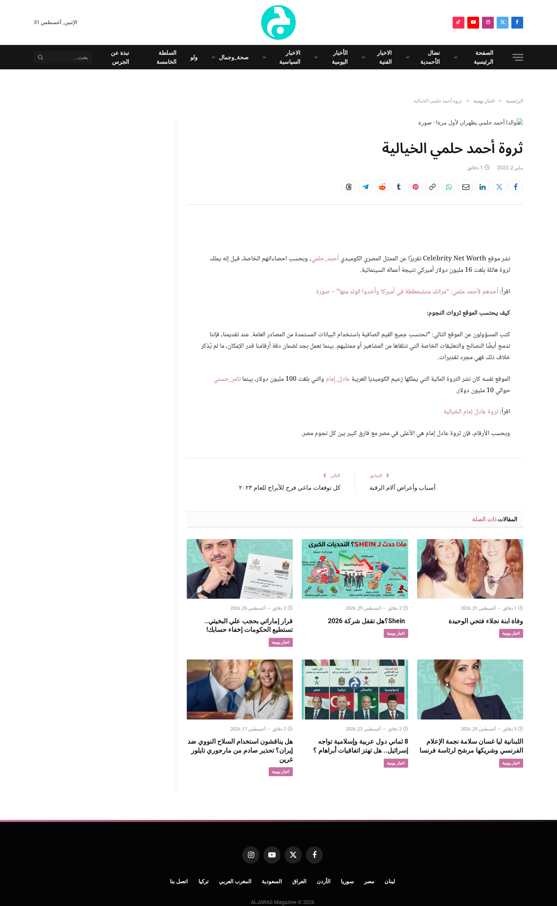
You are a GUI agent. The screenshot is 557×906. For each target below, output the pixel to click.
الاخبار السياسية (290, 57)
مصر (369, 881)
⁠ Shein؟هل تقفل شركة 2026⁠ (368, 621)
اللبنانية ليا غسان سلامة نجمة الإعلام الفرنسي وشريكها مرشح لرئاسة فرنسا (471, 745)
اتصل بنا (179, 881)
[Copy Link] (432, 187)
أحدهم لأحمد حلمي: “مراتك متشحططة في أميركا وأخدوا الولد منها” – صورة (407, 292)
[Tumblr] (398, 187)
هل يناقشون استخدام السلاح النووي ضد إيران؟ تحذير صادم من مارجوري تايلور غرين (240, 750)
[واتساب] (449, 187)
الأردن (324, 881)
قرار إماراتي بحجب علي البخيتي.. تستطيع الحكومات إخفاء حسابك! (248, 625)
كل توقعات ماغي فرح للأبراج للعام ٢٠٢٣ (289, 487)
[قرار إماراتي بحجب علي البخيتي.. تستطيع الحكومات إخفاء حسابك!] (240, 569)
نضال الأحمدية (430, 57)
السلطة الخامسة (167, 57)
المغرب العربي (235, 881)
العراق (299, 881)
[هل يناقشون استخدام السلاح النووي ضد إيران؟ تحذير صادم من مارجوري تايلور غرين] (240, 689)
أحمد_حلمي (325, 258)
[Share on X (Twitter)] (499, 187)
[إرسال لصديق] (465, 187)
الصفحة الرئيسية (483, 57)
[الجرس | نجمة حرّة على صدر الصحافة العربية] (278, 22)
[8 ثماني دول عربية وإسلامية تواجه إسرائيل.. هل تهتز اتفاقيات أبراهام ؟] (355, 689)
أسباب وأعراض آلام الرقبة (402, 487)
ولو (194, 57)
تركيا (204, 881)
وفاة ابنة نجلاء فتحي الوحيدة (486, 621)
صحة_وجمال (234, 57)
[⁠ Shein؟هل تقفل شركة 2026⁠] (355, 569)
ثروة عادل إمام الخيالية (471, 411)
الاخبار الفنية (384, 57)
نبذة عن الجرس (120, 57)
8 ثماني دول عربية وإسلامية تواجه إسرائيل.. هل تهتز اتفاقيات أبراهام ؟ (360, 745)
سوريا (347, 881)
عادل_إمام (338, 379)
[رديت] (382, 187)
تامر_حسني (227, 379)
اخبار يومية (511, 633)
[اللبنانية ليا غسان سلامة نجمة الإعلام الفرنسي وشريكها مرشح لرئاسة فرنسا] (470, 689)
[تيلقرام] (365, 187)
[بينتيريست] (415, 187)
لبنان (390, 881)
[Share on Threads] (348, 187)
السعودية (272, 881)
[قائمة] (518, 57)
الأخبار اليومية (340, 57)
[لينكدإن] (482, 187)
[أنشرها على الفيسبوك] (515, 187)
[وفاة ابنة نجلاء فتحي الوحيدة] (470, 569)
